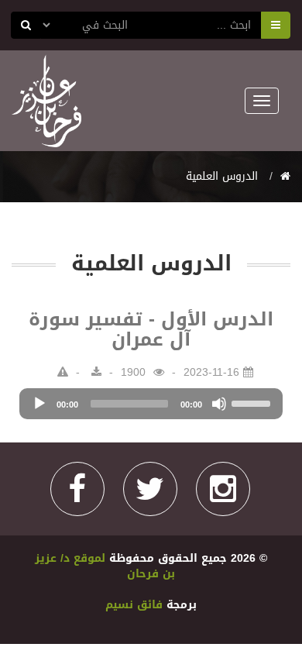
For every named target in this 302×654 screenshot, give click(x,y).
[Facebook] (77, 489)
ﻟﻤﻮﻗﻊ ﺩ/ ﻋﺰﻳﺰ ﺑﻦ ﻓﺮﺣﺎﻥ (105, 566)
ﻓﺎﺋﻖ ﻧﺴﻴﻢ (135, 604)
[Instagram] (223, 489)
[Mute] (219, 403)
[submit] (26, 25)
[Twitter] (150, 489)
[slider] (253, 402)
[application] (151, 403)
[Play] (39, 403)
